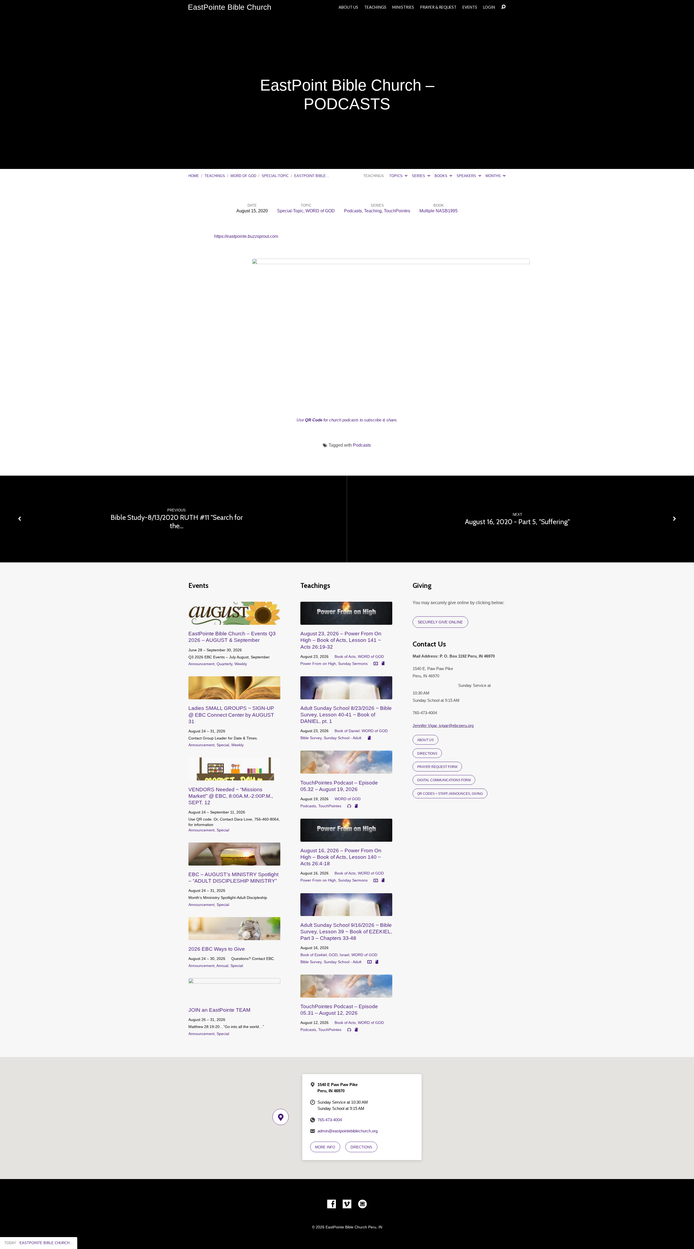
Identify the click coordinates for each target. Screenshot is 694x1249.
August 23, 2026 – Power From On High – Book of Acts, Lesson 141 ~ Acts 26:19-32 (340, 640)
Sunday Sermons (353, 663)
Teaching (373, 211)
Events (469, 7)
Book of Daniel (347, 731)
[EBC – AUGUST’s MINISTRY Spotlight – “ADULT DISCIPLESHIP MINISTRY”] (234, 861)
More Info (325, 1147)
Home (193, 176)
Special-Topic (275, 176)
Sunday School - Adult (342, 738)
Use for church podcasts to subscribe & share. (347, 420)
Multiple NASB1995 (438, 211)
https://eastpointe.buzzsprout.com (246, 236)
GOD (333, 955)
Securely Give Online (440, 622)
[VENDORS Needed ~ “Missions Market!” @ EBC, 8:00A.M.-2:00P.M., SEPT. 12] (234, 776)
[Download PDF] (383, 663)
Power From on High (318, 663)
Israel (344, 955)
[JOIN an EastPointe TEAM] (234, 997)
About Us (348, 7)
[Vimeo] (347, 1204)
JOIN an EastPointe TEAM (219, 1010)
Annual (222, 965)
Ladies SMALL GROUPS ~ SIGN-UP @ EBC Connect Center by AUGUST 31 (231, 714)
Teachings (375, 7)
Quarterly (224, 664)
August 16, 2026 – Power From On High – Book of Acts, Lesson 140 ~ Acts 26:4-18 (340, 857)
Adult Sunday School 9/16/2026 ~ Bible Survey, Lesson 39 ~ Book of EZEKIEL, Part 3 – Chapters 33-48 (346, 931)
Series (419, 176)
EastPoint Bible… (311, 176)
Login (489, 7)
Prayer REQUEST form (437, 766)
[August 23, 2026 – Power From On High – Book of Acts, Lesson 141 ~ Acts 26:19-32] (346, 620)
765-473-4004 (329, 1119)
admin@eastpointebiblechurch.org (347, 1131)
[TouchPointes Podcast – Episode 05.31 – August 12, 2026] (346, 993)
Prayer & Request (438, 7)
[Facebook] (331, 1204)
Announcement (201, 664)
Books (441, 176)
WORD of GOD (243, 176)
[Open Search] (503, 7)
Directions (427, 753)
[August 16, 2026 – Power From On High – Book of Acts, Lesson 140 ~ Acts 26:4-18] (346, 837)
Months (494, 176)
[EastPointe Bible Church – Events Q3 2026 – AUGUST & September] (234, 620)
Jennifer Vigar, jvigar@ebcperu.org (443, 725)
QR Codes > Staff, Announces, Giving (450, 793)
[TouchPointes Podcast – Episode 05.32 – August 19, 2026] (346, 769)
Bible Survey (311, 738)
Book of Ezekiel (313, 955)
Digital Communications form (444, 780)
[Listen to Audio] (349, 806)
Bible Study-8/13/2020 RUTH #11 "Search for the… (177, 521)
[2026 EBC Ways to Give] (234, 936)
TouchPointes (397, 211)
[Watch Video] (376, 664)
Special (223, 745)
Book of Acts (345, 656)
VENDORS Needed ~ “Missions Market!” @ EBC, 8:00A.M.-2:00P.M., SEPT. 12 (230, 796)
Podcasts (353, 211)
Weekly (240, 664)
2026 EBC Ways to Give (216, 949)
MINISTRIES (403, 7)
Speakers (467, 176)
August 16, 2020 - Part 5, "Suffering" (517, 521)
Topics (396, 176)
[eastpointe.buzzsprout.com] (362, 1204)
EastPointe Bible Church (229, 7)
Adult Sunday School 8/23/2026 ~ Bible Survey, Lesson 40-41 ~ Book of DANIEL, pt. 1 (346, 714)
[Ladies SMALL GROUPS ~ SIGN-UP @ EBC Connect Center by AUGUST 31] (234, 695)
